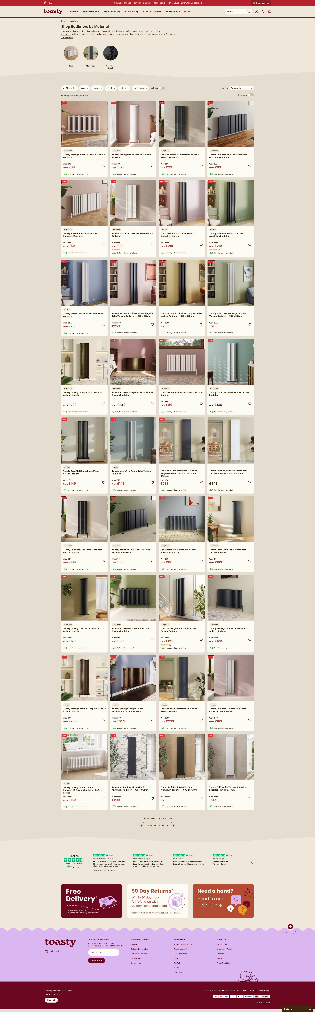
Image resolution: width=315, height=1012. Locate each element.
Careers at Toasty (225, 949)
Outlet (220, 958)
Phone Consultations (183, 944)
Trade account (262, 3)
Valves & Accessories (151, 12)
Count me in (96, 960)
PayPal (177, 963)
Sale (188, 12)
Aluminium (66, 34)
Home (63, 21)
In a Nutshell (222, 944)
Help (50, 3)
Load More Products (157, 825)
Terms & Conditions (227, 990)
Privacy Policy (242, 990)
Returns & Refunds (139, 954)
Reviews (220, 954)
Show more (67, 37)
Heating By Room (172, 12)
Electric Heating (131, 12)
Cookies (253, 990)
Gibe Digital (266, 1002)
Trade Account (180, 949)
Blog (176, 958)
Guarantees (136, 958)
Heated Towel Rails (90, 12)
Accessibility (264, 990)
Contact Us (136, 963)
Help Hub (135, 944)
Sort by (225, 88)
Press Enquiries (223, 963)
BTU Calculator (180, 954)
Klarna (176, 968)
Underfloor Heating (111, 12)
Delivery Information (140, 949)
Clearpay (178, 972)
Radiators (73, 12)
